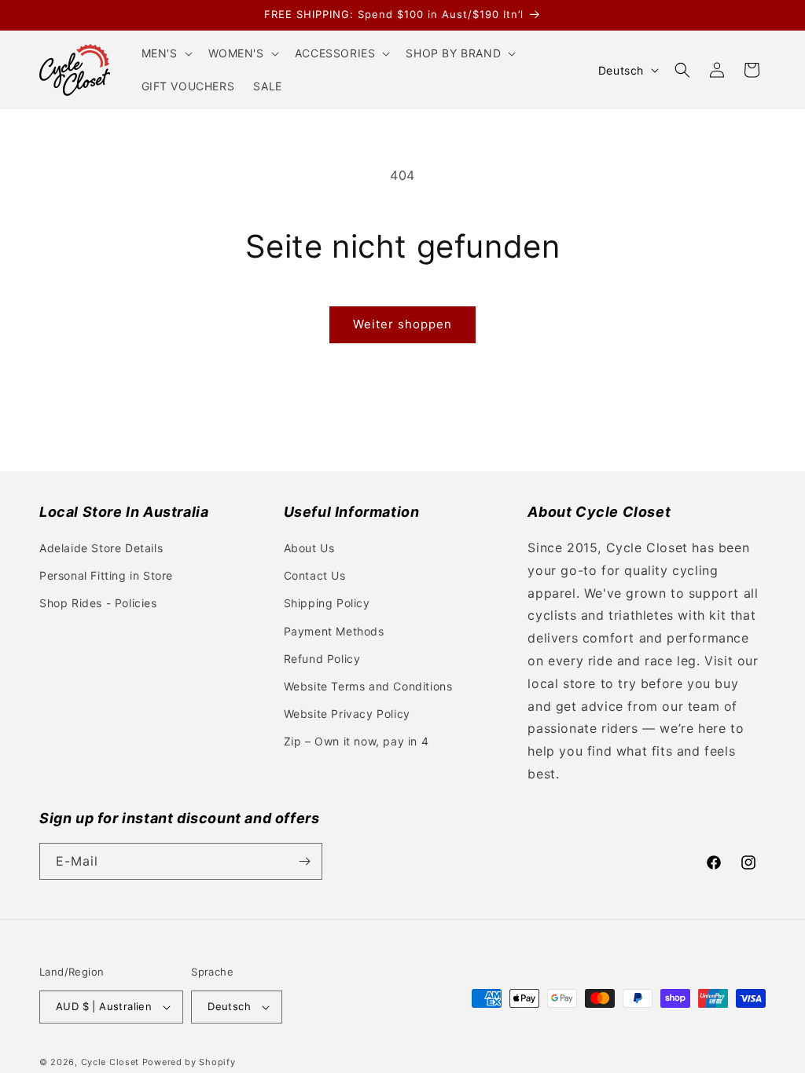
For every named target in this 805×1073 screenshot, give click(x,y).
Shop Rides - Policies (98, 603)
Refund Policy (322, 658)
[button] (165, 53)
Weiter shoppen (402, 324)
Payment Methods (334, 631)
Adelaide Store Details (101, 548)
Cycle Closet (110, 1062)
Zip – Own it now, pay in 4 (356, 741)
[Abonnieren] (304, 861)
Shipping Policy (327, 603)
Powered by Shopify (189, 1062)
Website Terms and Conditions (368, 686)
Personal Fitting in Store (106, 575)
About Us (309, 548)
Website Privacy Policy (347, 713)
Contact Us (315, 575)
